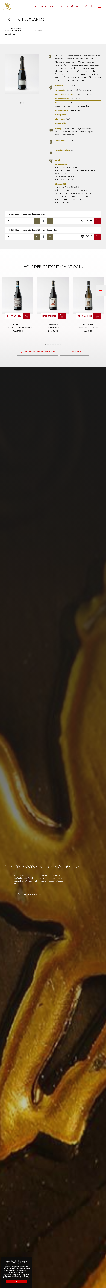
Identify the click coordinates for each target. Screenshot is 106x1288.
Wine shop (41, 7)
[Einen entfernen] (37, 221)
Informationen (14, 316)
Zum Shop (77, 351)
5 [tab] (55, 344)
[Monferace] (53, 295)
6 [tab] (58, 344)
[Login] (91, 6)
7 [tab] (60, 344)
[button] (101, 290)
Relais (53, 7)
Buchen (64, 7)
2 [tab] (23, 103)
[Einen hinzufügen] (50, 221)
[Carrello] (86, 6)
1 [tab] (21, 103)
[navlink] (72, 7)
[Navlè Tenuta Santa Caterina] (17, 295)
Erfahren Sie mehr (31, 895)
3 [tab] (50, 344)
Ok (17, 1281)
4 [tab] (53, 344)
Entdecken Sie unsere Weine (40, 351)
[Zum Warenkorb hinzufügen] (97, 221)
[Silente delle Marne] (88, 295)
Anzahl (10, 221)
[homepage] (7, 6)
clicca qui (21, 1272)
